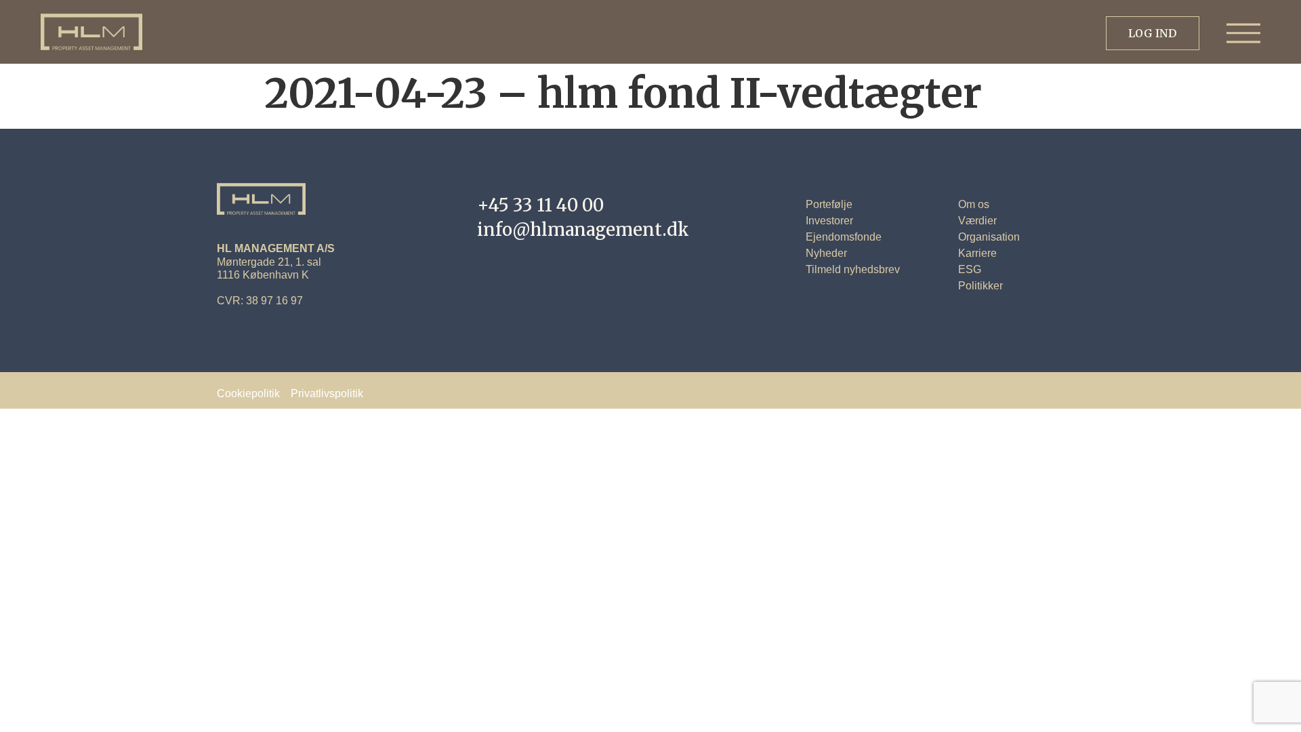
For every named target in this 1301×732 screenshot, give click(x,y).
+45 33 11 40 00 (540, 205)
